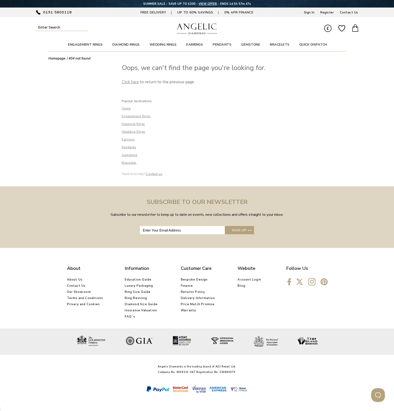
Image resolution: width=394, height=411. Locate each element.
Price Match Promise (198, 304)
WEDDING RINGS (163, 44)
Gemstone (129, 155)
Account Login (249, 280)
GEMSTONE (250, 44)
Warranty (188, 310)
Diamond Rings (133, 124)
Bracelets (129, 163)
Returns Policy (193, 292)
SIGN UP (242, 230)
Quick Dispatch (313, 44)
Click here (130, 82)
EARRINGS (194, 44)
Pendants (129, 147)
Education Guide (138, 280)
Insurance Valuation (141, 310)
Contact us (154, 174)
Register (327, 12)
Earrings (128, 139)
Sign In (309, 12)
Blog (241, 286)
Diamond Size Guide (141, 304)
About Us (75, 280)
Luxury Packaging (139, 286)
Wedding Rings (133, 132)
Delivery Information (198, 298)
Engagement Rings (136, 116)
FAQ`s (130, 317)
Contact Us (349, 12)
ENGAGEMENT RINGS (85, 44)
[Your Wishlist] (341, 28)
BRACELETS (280, 44)
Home (126, 108)
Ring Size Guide (137, 292)
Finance (187, 286)
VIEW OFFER (208, 4)
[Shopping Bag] (355, 28)
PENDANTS (222, 44)
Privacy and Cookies (83, 304)
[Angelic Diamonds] (197, 33)
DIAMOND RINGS (126, 44)
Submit (85, 27)
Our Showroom (79, 292)
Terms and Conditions (85, 298)
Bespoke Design (194, 280)
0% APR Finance (239, 12)
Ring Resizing (136, 298)
